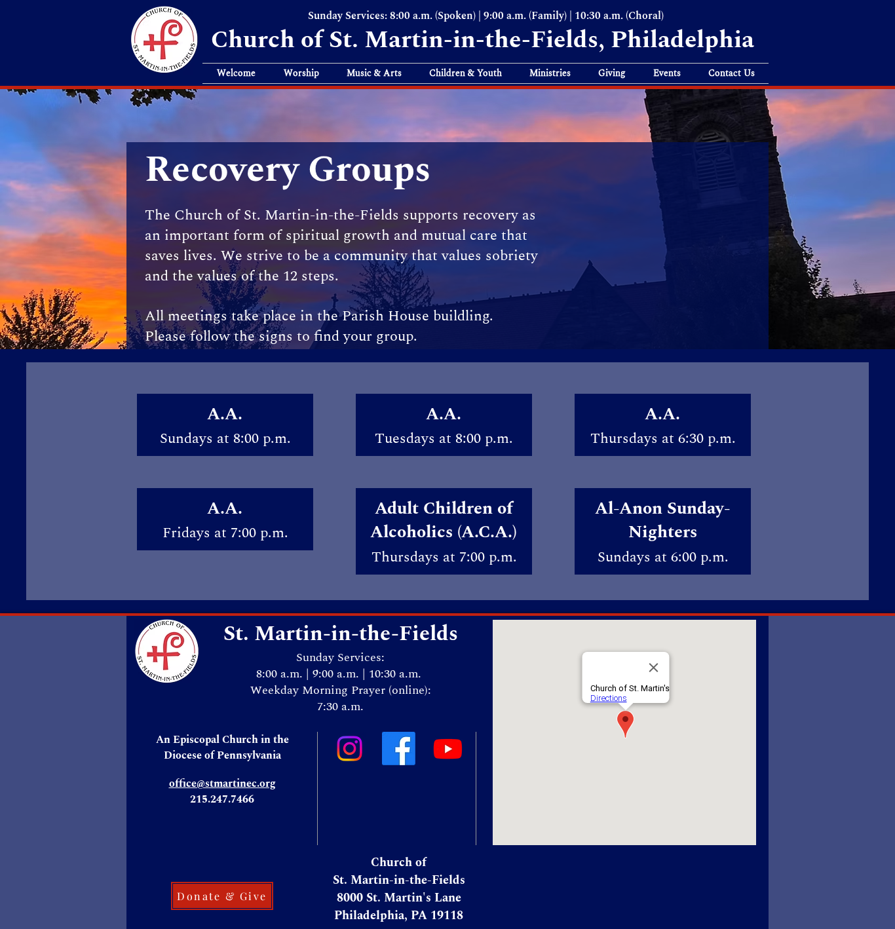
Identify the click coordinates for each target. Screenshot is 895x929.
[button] (235, 73)
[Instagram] (349, 748)
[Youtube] (448, 748)
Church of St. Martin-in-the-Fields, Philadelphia (485, 40)
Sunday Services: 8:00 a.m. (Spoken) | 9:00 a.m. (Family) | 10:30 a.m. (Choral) (486, 16)
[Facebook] (398, 748)
